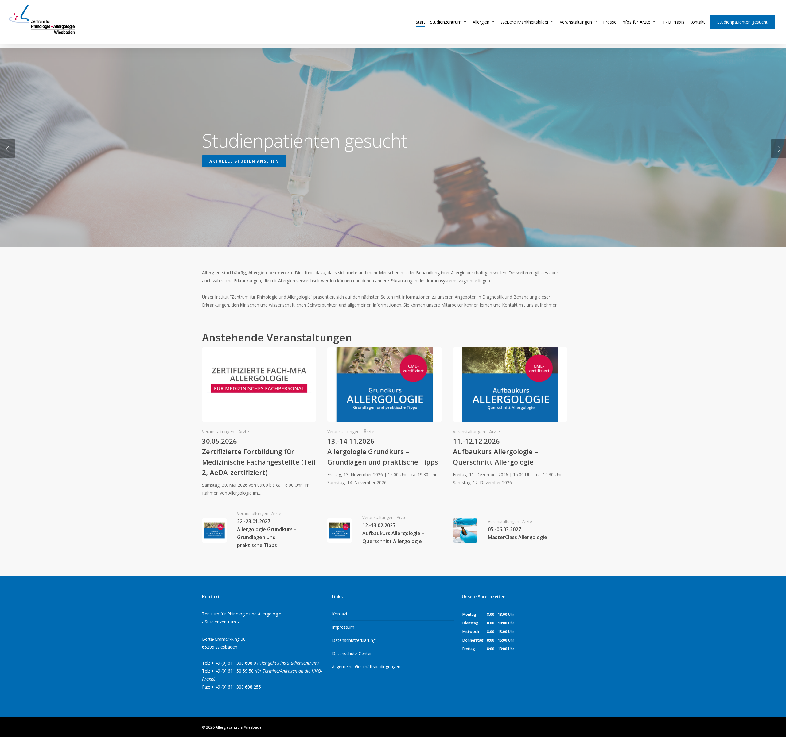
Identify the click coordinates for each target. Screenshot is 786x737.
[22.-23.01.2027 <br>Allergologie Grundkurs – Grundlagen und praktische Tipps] (259, 530)
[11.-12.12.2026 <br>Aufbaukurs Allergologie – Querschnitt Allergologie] (510, 417)
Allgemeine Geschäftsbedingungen (366, 666)
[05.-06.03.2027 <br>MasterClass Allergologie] (510, 530)
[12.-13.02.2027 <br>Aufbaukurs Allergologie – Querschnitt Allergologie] (384, 530)
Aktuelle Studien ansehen (244, 161)
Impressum (343, 627)
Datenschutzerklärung (353, 640)
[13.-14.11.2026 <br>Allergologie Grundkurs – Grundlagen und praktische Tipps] (384, 417)
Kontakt (340, 614)
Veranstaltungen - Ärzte (225, 431)
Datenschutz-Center (352, 653)
